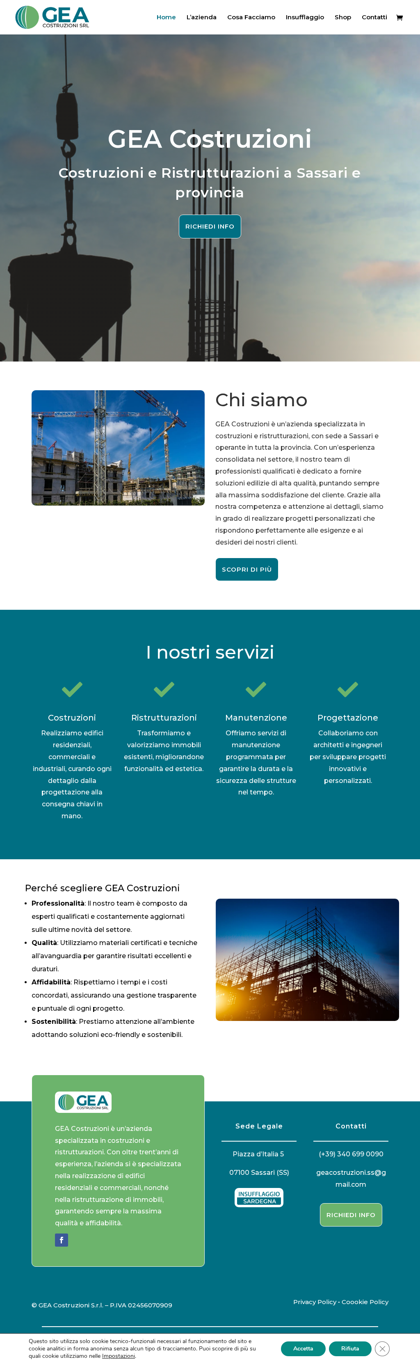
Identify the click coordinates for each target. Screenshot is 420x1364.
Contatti (374, 17)
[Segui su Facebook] (61, 1240)
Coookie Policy (365, 1302)
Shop (343, 17)
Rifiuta (350, 1349)
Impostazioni (118, 1356)
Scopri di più (247, 569)
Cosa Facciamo (251, 17)
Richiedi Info (210, 226)
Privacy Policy (314, 1302)
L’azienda (202, 17)
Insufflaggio (305, 17)
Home (166, 17)
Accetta (303, 1349)
